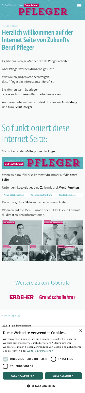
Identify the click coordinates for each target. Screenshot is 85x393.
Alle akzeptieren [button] (23, 375)
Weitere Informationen (40, 350)
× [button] (80, 330)
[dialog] (42, 360)
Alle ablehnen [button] (63, 375)
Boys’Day (8, 5)
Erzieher (21, 297)
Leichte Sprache (10, 27)
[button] (42, 386)
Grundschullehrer (57, 297)
